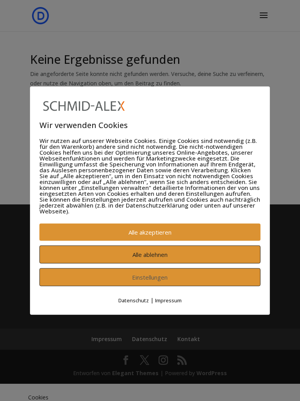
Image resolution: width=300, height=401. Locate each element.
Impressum (168, 300)
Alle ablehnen (150, 254)
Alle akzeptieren (150, 232)
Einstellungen (150, 277)
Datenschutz (133, 300)
